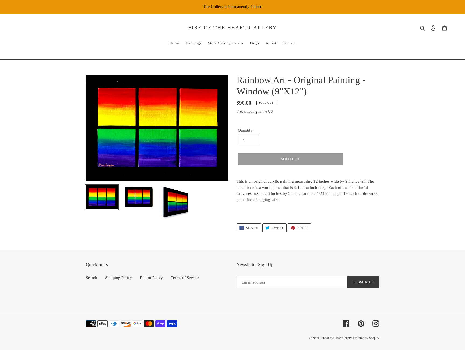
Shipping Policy (118, 277)
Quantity (245, 130)
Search (91, 277)
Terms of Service (185, 277)
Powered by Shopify (366, 338)
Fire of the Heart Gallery (232, 27)
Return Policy (151, 277)
